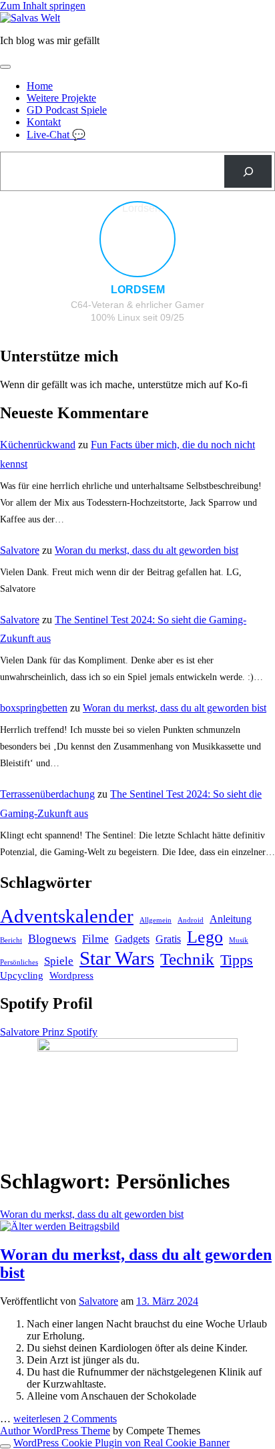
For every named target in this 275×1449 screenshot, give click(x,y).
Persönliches (19, 962)
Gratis (168, 939)
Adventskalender (66, 916)
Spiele (58, 960)
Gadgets (132, 939)
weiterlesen (38, 1418)
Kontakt (44, 122)
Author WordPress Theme (55, 1430)
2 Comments (90, 1418)
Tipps (236, 959)
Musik (238, 940)
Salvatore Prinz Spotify (48, 1031)
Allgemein (156, 920)
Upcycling (21, 975)
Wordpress (71, 975)
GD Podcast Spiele (67, 110)
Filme (95, 938)
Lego (205, 937)
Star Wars (116, 958)
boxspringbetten (33, 707)
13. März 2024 (167, 1301)
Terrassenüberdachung (47, 794)
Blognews (52, 938)
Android (191, 920)
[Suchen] (248, 171)
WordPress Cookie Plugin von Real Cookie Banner (121, 1442)
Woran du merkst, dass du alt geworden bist (146, 550)
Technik (187, 959)
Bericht (11, 940)
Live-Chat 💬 (56, 134)
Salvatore (19, 550)
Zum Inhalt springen (42, 5)
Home (40, 86)
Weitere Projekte (61, 98)
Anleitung (231, 919)
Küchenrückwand (37, 444)
